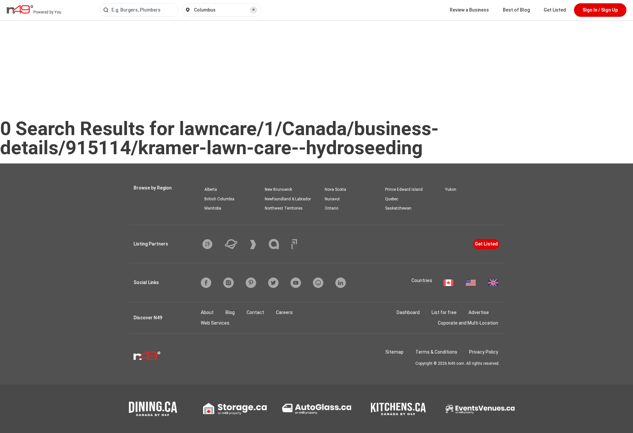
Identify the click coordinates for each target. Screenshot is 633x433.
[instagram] (228, 282)
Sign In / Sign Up (600, 10)
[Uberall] (236, 244)
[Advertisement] (316, 69)
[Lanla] (278, 244)
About (207, 312)
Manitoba (212, 208)
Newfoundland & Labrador (288, 199)
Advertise (478, 312)
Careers (284, 312)
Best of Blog (516, 10)
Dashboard (408, 312)
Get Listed (555, 10)
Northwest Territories (284, 208)
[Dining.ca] (153, 408)
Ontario (331, 208)
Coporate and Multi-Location (468, 323)
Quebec (391, 199)
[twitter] (273, 282)
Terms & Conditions (436, 352)
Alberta (210, 189)
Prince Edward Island (404, 189)
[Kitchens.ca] (398, 409)
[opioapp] (318, 282)
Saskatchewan (398, 208)
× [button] (253, 10)
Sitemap (394, 352)
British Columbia (219, 199)
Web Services (215, 323)
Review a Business (469, 10)
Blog (230, 312)
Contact (255, 312)
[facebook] (206, 282)
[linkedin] (340, 282)
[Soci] (294, 244)
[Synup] (258, 244)
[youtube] (295, 282)
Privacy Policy (483, 352)
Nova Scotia (335, 189)
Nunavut (332, 199)
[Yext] (212, 244)
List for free (444, 312)
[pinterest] (250, 282)
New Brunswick (278, 189)
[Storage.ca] (235, 409)
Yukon (450, 189)
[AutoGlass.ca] (316, 409)
